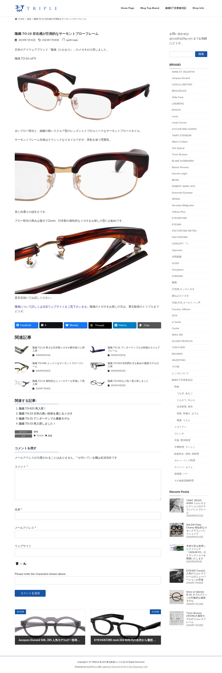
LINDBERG (178, 103)
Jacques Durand (181, 78)
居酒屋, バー (181, 473)
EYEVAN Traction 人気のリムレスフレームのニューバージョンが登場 (196, 575)
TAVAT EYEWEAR (181, 135)
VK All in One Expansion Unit (133, 667)
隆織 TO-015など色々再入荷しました (128, 381)
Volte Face (177, 97)
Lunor (175, 116)
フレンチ (179, 433)
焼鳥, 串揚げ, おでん (188, 413)
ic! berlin (176, 321)
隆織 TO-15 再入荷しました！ (37, 423)
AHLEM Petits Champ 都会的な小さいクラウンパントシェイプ (196, 529)
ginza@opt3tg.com (181, 38)
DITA (174, 315)
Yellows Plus (178, 211)
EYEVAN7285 (179, 218)
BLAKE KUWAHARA (183, 160)
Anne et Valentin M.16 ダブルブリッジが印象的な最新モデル (196, 596)
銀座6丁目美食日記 (182, 379)
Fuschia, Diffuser (181, 309)
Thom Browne (179, 154)
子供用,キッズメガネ (183, 289)
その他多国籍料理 (184, 480)
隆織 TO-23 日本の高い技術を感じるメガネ (45, 413)
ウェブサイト (23, 546)
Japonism (177, 250)
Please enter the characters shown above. (40, 574)
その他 (175, 366)
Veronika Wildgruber (183, 205)
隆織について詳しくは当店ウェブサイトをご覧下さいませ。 (52, 306)
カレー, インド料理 (184, 460)
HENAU (176, 199)
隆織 (36, 431)
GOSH (175, 263)
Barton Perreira (180, 167)
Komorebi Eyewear (182, 192)
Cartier (175, 328)
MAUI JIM (177, 334)
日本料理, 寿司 (185, 406)
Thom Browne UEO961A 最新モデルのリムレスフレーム (196, 617)
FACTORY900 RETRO (184, 230)
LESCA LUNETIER (182, 84)
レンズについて (180, 373)
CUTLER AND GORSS (184, 129)
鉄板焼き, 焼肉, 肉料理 (186, 453)
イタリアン (180, 426)
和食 (176, 386)
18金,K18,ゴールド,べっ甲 (186, 302)
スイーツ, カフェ (183, 467)
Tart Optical (178, 148)
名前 (18, 509)
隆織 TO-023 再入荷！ (32, 408)
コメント (21, 466)
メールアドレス (25, 527)
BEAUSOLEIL (179, 90)
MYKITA (176, 109)
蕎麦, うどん (183, 420)
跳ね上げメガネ (180, 295)
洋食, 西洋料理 (182, 440)
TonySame (177, 269)
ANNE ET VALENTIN (183, 71)
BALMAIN (177, 353)
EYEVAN (176, 224)
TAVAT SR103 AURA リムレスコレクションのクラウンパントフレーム (196, 506)
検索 (201, 53)
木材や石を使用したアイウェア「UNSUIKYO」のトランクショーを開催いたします (196, 552)
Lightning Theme (110, 667)
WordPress (92, 667)
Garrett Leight (179, 173)
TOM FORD (178, 347)
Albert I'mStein (180, 141)
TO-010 (40, 435)
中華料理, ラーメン (184, 447)
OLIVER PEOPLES (182, 341)
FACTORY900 (179, 237)
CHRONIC (177, 276)
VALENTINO (178, 360)
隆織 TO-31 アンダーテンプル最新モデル (44, 418)
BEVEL (176, 179)
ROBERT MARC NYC (183, 186)
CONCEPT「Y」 (181, 243)
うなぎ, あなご (185, 393)
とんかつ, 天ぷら (186, 399)
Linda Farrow (179, 122)
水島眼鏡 (177, 256)
